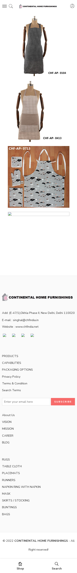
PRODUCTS (10, 356)
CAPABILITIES (11, 363)
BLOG (5, 442)
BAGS (6, 514)
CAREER (7, 436)
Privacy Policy (11, 377)
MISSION (8, 429)
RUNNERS (8, 480)
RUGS (6, 459)
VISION (6, 422)
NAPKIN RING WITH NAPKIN (21, 487)
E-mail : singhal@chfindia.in (20, 320)
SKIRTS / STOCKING (16, 500)
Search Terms (11, 390)
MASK (6, 494)
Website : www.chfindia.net (20, 327)
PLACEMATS (11, 473)
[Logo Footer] (38, 297)
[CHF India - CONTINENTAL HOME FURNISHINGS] (38, 6)
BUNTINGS (9, 507)
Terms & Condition (14, 383)
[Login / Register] (72, 6)
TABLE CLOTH (12, 466)
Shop (20, 568)
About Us (8, 415)
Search (57, 568)
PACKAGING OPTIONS (17, 370)
